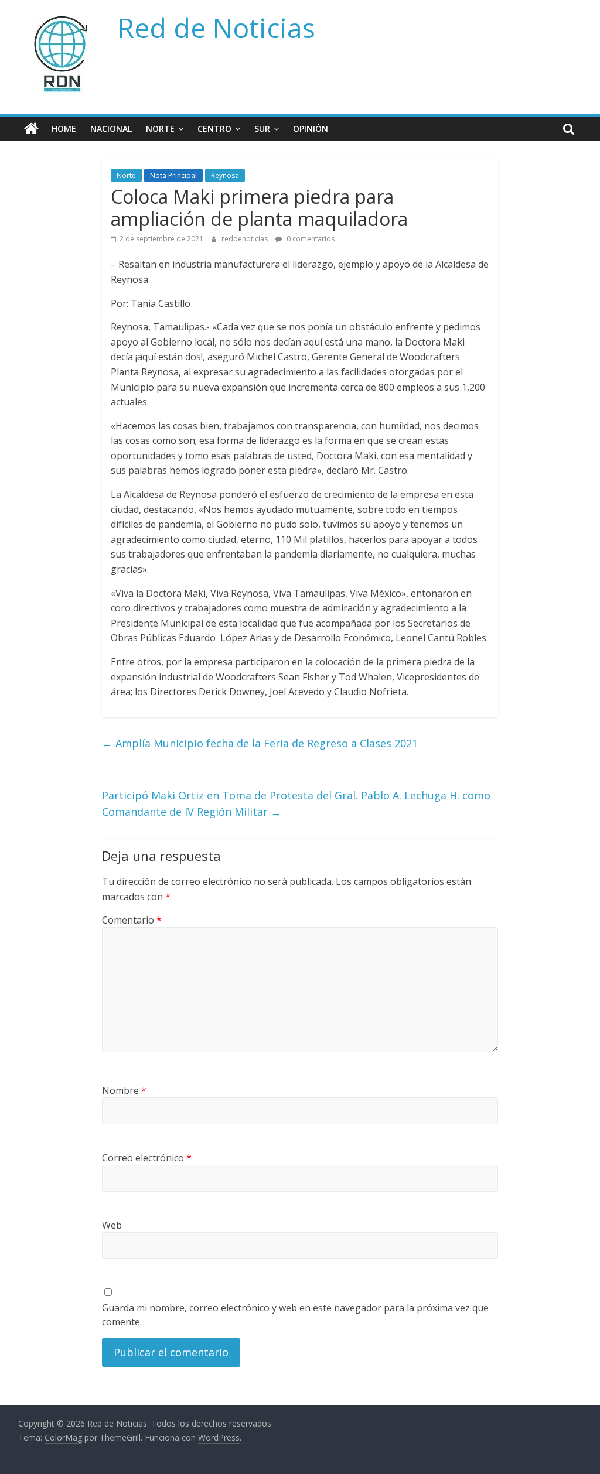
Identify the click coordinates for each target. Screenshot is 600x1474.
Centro (214, 128)
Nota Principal (173, 175)
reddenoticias (245, 239)
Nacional (111, 128)
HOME (64, 128)
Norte (160, 128)
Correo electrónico (147, 1157)
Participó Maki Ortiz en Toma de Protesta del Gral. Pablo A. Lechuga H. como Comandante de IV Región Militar (296, 803)
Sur (262, 128)
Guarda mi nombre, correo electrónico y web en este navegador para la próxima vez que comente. (295, 1314)
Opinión (310, 128)
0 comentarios (310, 239)
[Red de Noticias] (31, 129)
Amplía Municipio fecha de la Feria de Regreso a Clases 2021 (260, 743)
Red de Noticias (216, 27)
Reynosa (225, 175)
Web (112, 1225)
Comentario (132, 920)
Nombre (124, 1090)
